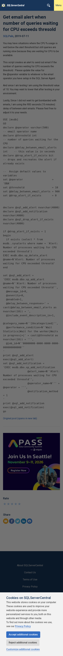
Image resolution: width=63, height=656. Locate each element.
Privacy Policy (23, 626)
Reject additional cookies (23, 642)
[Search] (48, 5)
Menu (58, 5)
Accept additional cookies (23, 634)
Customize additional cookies (23, 649)
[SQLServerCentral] (2, 5)
